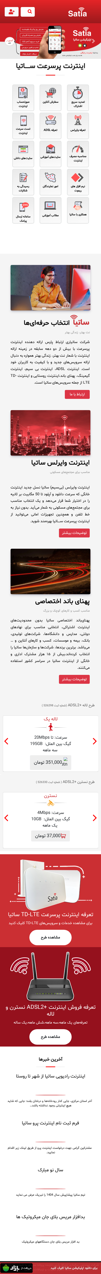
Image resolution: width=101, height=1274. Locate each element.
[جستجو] (28, 11)
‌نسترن (50, 796)
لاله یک (51, 719)
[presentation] (6, 742)
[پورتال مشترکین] (12, 11)
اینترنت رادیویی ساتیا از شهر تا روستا (50, 1076)
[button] (7, 41)
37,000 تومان (48, 836)
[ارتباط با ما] (77, 400)
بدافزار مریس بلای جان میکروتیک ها (50, 1217)
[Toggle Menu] (96, 14)
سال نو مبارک (50, 1170)
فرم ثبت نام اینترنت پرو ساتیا (50, 1123)
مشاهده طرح (50, 937)
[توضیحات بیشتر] (74, 538)
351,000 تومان (48, 763)
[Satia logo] (78, 11)
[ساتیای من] (12, 13)
